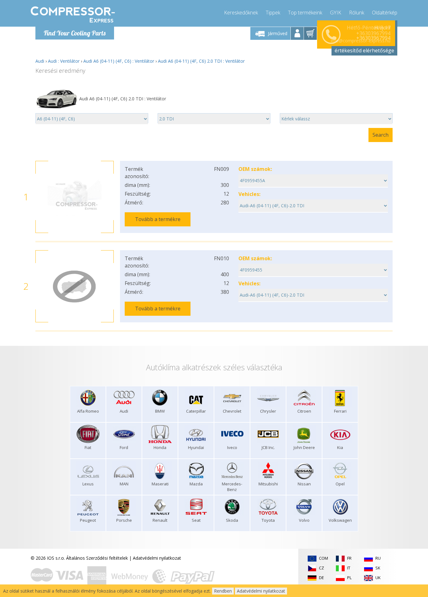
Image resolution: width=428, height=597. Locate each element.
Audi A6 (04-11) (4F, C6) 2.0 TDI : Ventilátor (201, 61)
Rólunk (356, 12)
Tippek (273, 12)
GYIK (335, 12)
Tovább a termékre (157, 219)
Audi (39, 61)
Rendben (223, 591)
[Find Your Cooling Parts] (73, 14)
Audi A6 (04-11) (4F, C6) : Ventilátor (118, 61)
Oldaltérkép (384, 12)
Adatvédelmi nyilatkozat (157, 558)
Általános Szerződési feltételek (97, 558)
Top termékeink (305, 12)
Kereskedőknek (241, 12)
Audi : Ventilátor (64, 61)
